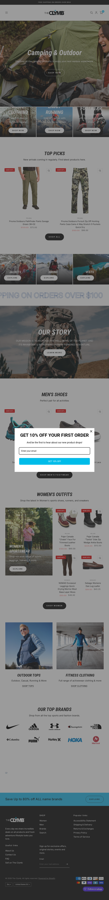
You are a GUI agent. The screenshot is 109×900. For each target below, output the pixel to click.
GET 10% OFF (54, 461)
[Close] (91, 431)
